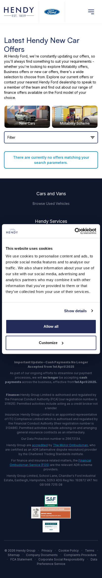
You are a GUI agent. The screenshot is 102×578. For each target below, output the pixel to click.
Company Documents (42, 555)
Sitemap (14, 555)
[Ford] (52, 11)
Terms (89, 550)
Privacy (47, 550)
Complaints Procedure (80, 555)
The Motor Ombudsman (70, 445)
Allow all (51, 326)
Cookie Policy (68, 550)
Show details (75, 311)
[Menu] (91, 12)
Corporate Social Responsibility (61, 559)
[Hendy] (19, 11)
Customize (48, 343)
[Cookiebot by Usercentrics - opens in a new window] (74, 231)
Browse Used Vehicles (51, 203)
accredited (40, 445)
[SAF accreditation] (51, 501)
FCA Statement (21, 559)
